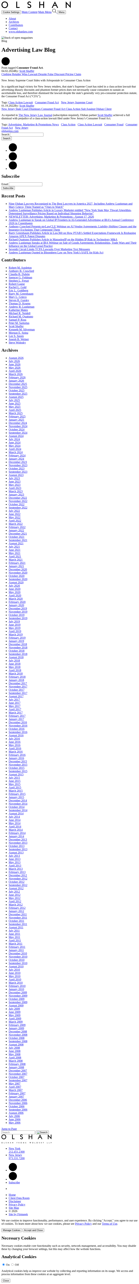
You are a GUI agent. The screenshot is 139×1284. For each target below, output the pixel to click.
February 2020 (17, 601)
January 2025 (16, 419)
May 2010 (14, 976)
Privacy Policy (17, 1204)
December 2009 (18, 992)
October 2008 (16, 1038)
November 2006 (18, 1103)
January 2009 (16, 1028)
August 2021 (16, 543)
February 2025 (17, 416)
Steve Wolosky (17, 342)
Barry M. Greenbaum (21, 293)
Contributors (16, 25)
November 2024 (18, 426)
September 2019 (18, 618)
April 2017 (15, 709)
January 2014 (16, 836)
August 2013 (16, 852)
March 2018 (16, 673)
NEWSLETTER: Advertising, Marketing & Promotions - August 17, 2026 (51, 216)
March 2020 (16, 598)
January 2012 (16, 911)
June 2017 (14, 702)
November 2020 (18, 572)
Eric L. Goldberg (18, 290)
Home (12, 1194)
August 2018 (16, 657)
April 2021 (15, 556)
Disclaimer (15, 1201)
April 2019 (15, 631)
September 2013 (18, 849)
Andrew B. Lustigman (21, 306)
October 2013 (16, 846)
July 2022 (14, 510)
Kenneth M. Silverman (22, 329)
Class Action (68, 124)
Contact (13, 28)
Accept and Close (33, 1230)
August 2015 (16, 774)
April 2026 (15, 370)
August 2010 (16, 966)
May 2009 (14, 1015)
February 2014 (17, 833)
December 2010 (18, 953)
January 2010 (16, 989)
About (12, 18)
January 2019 (16, 641)
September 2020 (18, 579)
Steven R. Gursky (19, 300)
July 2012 (14, 891)
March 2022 (16, 523)
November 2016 (18, 725)
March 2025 (16, 413)
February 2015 (17, 793)
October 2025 (16, 390)
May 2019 (14, 628)
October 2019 (16, 615)
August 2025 (16, 396)
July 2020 (14, 585)
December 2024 (18, 423)
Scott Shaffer (26, 70)
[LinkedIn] (13, 150)
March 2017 (16, 712)
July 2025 (14, 400)
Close (6, 1280)
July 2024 (14, 439)
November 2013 (18, 842)
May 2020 (14, 592)
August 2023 (16, 475)
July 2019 (14, 621)
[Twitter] (13, 159)
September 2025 (18, 393)
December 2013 (18, 839)
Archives (14, 21)
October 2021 (16, 536)
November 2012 (18, 878)
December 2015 (18, 761)
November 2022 (18, 501)
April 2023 (15, 488)
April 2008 (15, 1057)
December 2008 (18, 1031)
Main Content (29, 12)
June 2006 (14, 1119)
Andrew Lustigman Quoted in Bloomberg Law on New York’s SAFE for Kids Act (56, 252)
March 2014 (16, 829)
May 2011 (14, 937)
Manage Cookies (11, 1230)
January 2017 (16, 719)
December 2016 (18, 722)
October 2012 (16, 881)
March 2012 (16, 904)
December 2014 (18, 800)
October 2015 (16, 767)
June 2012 (14, 894)
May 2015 (14, 784)
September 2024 (18, 432)
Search (5, 134)
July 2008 (14, 1047)
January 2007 (16, 1096)
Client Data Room (19, 1198)
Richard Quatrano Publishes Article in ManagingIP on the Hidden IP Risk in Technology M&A (63, 239)
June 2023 (14, 481)
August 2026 (16, 357)
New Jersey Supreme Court (76, 102)
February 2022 (17, 527)
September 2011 (18, 924)
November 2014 (18, 803)
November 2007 (18, 1073)
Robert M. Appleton (20, 267)
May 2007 (14, 1083)
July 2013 (14, 855)
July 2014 (14, 816)
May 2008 (14, 1054)
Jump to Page (9, 1128)
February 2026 (17, 377)
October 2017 (16, 689)
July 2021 (14, 546)
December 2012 (18, 875)
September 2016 (18, 732)
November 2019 (18, 611)
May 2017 (14, 706)
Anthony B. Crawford (21, 270)
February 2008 (17, 1064)
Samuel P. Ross (17, 319)
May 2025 (14, 406)
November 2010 (18, 956)
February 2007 (17, 1093)
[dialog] (69, 1225)
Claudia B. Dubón (19, 274)
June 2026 (14, 364)
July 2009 (14, 1008)
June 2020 (14, 588)
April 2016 (15, 748)
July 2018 (14, 660)
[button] (5, 64)
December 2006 (18, 1099)
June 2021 (14, 549)
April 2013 (15, 865)
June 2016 (14, 741)
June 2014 (14, 820)
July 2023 (14, 478)
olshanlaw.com (9, 131)
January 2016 (16, 758)
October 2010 (16, 959)
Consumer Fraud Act (47, 102)
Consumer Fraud (113, 124)
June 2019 (14, 624)
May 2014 (14, 823)
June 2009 (14, 1012)
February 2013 (17, 872)
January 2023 (16, 494)
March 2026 (16, 374)
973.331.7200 (17, 1158)
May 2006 (14, 1122)
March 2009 (16, 1021)
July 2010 (14, 969)
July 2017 (14, 699)
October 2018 (16, 650)
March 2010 (16, 982)
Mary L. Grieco (18, 296)
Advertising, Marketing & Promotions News (33, 124)
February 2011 (17, 946)
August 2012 (16, 888)
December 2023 (18, 462)
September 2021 (18, 540)
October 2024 (16, 429)
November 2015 (18, 764)
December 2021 (18, 533)
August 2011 (16, 927)
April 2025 (15, 409)
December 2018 (18, 644)
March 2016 (16, 751)
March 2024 (16, 452)
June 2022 (14, 514)
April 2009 (15, 1018)
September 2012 (18, 885)
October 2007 (16, 1077)
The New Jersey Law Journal (35, 115)
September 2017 (18, 693)
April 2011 (15, 940)
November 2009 (18, 995)
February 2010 (17, 985)
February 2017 (17, 715)
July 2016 (14, 738)
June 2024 (14, 442)
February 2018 (17, 676)
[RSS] (13, 168)
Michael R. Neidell (19, 313)
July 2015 (14, 777)
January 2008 (16, 1067)
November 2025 (18, 387)
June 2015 (14, 780)
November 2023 (18, 465)
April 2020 (15, 595)
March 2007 (16, 1090)
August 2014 (16, 813)
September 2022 (18, 507)
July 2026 (14, 361)
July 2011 (14, 930)
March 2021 (16, 559)
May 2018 (14, 667)
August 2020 (16, 582)
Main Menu (45, 12)
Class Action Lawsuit (20, 102)
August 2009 (16, 1005)
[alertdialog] (69, 1259)
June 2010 (14, 972)
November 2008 (18, 1034)
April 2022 (15, 520)
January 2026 (16, 380)
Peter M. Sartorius (19, 323)
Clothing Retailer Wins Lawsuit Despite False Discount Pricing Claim (41, 74)
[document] (69, 1259)
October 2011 (16, 920)
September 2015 (18, 771)
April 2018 (15, 670)
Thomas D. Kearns (19, 303)
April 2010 (15, 979)
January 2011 (16, 950)
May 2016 (14, 745)
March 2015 (16, 790)
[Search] (54, 12)
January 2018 (16, 680)
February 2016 (17, 754)
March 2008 (16, 1060)
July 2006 (14, 1116)
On (8, 1264)
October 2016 (16, 728)
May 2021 (14, 553)
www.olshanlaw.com (21, 31)
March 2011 (15, 943)
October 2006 (16, 1106)
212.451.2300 (17, 1151)
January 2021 (16, 566)
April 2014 (15, 826)
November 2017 (18, 686)
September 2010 (18, 963)
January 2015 (16, 797)
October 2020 (16, 575)
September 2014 (18, 810)
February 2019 (17, 637)
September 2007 (18, 1080)
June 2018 (14, 663)
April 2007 (15, 1086)
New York (14, 1148)
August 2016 (16, 735)
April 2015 (15, 787)
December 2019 (18, 608)
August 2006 (16, 1112)
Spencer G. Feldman (20, 277)
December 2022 (18, 497)
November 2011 (18, 917)
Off (17, 1264)
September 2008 (18, 1041)
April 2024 (15, 449)
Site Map (14, 1207)
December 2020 (18, 569)
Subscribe (8, 188)
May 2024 (14, 445)
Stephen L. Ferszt (19, 280)
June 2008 (14, 1051)
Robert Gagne (17, 283)
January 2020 (16, 605)
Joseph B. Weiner (19, 339)
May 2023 (14, 484)
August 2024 (16, 436)
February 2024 (17, 455)
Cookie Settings (11, 12)
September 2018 (18, 654)
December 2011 (18, 914)
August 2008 (16, 1044)
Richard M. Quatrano (21, 316)
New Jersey (21, 127)
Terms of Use (109, 1223)
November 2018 (18, 647)
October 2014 (16, 807)
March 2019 (16, 634)
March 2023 (16, 491)
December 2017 (18, 683)
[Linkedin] (13, 1170)
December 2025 (18, 383)
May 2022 (14, 517)
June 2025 (14, 403)
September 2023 (18, 471)
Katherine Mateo (18, 310)
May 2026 (14, 367)
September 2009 (18, 1002)
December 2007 (18, 1070)
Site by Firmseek (18, 1214)
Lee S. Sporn (16, 336)
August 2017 (16, 696)
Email (5, 184)
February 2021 (17, 562)
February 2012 (17, 907)
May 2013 (14, 862)
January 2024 (16, 458)
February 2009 (17, 1025)
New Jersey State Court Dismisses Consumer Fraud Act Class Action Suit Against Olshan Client (56, 108)
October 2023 (16, 468)
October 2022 (16, 504)
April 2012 (15, 901)
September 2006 (18, 1109)
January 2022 (16, 530)
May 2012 (14, 898)
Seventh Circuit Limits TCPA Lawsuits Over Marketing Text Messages (49, 249)
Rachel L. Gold (17, 287)
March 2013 (16, 868)
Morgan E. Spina (18, 332)
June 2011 (14, 933)
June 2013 (14, 859)
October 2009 (16, 999)
